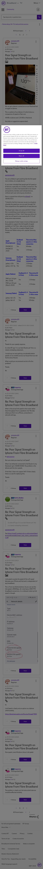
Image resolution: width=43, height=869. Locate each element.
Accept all (21, 150)
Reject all (21, 155)
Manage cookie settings (21, 161)
